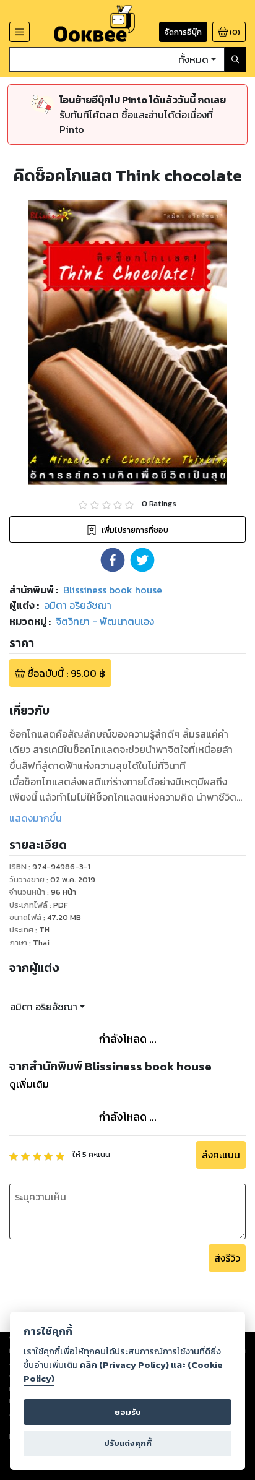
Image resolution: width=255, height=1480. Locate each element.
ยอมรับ (128, 1412)
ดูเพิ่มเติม (29, 1084)
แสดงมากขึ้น (35, 818)
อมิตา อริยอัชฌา (43, 1006)
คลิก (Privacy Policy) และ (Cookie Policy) (123, 1371)
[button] (112, 560)
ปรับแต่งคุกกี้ (128, 1443)
